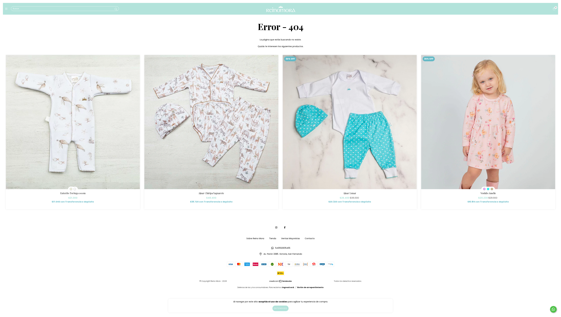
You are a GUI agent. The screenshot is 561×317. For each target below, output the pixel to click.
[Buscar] (116, 9)
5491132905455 (282, 247)
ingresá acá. (288, 287)
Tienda (272, 238)
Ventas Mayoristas (290, 238)
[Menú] (7, 9)
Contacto (310, 238)
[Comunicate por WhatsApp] (553, 309)
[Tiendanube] (280, 282)
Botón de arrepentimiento (310, 287)
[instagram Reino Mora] (276, 228)
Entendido (280, 308)
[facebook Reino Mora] (285, 228)
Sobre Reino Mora (255, 238)
